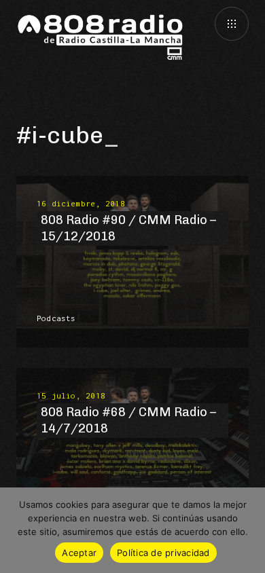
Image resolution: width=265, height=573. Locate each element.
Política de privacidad (163, 552)
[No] (248, 530)
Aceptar (79, 552)
